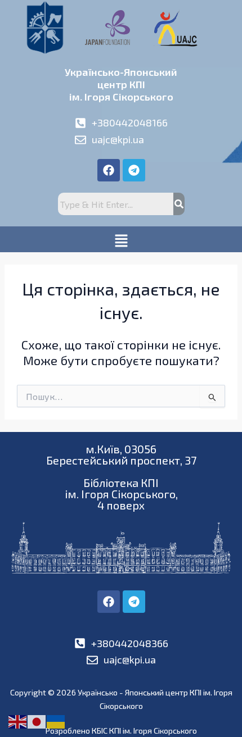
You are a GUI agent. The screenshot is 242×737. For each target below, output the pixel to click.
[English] (18, 721)
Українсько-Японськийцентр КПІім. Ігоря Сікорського (121, 84)
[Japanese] (37, 721)
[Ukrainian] (56, 721)
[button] (121, 239)
